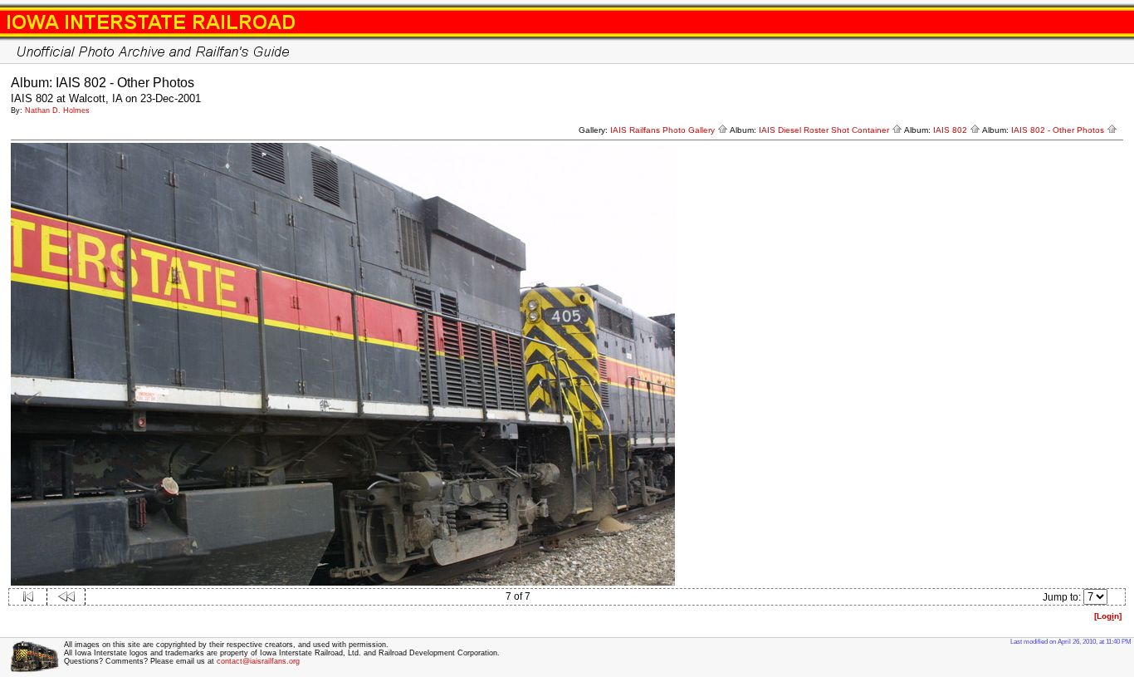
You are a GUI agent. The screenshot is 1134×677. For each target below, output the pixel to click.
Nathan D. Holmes (57, 110)
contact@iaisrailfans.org (258, 661)
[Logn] (1108, 616)
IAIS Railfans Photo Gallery (663, 130)
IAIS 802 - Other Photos (1059, 130)
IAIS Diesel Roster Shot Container (825, 130)
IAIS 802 (951, 130)
